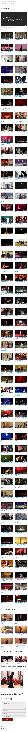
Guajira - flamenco (5, 602)
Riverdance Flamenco (19, 106)
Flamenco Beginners (19, 326)
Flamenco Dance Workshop (7, 633)
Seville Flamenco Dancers (20, 281)
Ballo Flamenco (18, 440)
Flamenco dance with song (20, 429)
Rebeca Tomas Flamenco (20, 235)
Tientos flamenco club (20, 83)
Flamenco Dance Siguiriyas (21, 579)
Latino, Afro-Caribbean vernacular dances (10, 2)
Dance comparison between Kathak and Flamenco (5, 108)
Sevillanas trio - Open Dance (7, 131)
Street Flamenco (18, 200)
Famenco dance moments (20, 305)
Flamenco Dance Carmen (20, 372)
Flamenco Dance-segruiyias (7, 189)
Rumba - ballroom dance (6, 663)
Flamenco (17, 663)
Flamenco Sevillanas (5, 63)
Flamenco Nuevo (4, 326)
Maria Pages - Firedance (20, 383)
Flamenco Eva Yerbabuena (21, 73)
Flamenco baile (18, 39)
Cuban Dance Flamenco (6, 452)
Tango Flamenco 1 (5, 73)
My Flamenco (4, 166)
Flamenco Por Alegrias (6, 95)
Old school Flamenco (19, 590)
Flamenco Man (18, 452)
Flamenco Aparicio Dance (20, 189)
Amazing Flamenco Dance (20, 602)
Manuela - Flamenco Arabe (7, 383)
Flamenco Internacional (20, 51)
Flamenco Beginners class (6, 258)
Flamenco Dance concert (6, 462)
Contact (25, 726)
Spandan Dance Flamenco (6, 305)
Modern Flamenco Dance (20, 315)
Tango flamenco (18, 143)
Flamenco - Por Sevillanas (20, 63)
